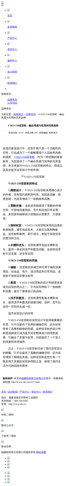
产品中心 (24, 392)
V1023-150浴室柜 (24, 157)
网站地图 (41, 452)
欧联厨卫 (18, 114)
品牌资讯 (12, 99)
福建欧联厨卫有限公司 (33, 378)
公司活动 (12, 103)
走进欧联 (13, 392)
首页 (3, 392)
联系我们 (48, 392)
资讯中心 (36, 392)
